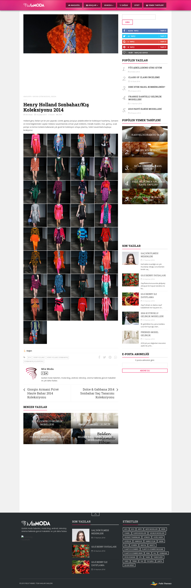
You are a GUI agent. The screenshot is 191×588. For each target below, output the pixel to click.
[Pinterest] (110, 357)
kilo (126, 545)
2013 (125, 529)
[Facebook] (99, 357)
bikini (163, 529)
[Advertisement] (144, 224)
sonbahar (163, 553)
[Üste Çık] (95, 514)
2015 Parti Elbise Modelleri (145, 109)
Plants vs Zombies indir (133, 553)
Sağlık (124, 5)
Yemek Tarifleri (156, 5)
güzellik (127, 541)
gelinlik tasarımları (132, 537)
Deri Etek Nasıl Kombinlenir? (146, 87)
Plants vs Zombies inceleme (152, 549)
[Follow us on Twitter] (46, 373)
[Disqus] (70, 479)
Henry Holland (39, 357)
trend (134, 561)
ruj (154, 553)
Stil (140, 557)
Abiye (140, 529)
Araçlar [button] (92, 5)
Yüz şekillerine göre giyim (145, 67)
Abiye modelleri (151, 529)
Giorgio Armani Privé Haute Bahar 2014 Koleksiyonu (43, 393)
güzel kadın (158, 537)
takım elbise (158, 557)
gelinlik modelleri (157, 533)
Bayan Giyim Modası (41, 96)
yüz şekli (150, 561)
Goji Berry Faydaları (153, 275)
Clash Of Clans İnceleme (144, 77)
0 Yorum (51, 115)
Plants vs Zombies (131, 549)
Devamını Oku (145, 134)
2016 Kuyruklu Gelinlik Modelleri (152, 315)
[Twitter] (104, 357)
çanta (159, 561)
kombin (134, 545)
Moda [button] (109, 5)
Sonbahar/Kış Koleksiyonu (33, 361)
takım (147, 557)
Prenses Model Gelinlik (150, 334)
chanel (127, 533)
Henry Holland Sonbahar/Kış (57, 357)
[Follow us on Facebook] (42, 373)
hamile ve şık (150, 541)
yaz (141, 561)
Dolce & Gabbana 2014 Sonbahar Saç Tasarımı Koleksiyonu (97, 393)
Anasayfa (75, 5)
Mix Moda (28, 115)
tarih (126, 561)
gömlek (147, 537)
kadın (161, 541)
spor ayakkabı (129, 557)
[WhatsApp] (115, 357)
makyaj (143, 545)
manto (152, 545)
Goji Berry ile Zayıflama (149, 295)
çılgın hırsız (129, 565)
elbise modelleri (139, 533)
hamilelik (138, 541)
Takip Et (163, 31)
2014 (29, 357)
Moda (53, 96)
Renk (148, 553)
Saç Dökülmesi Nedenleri (149, 255)
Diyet (137, 5)
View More (47, 421)
